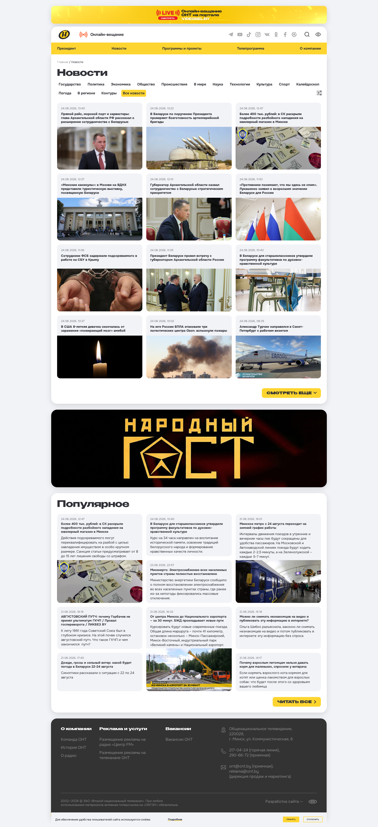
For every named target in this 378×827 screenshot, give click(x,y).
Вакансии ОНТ (179, 739)
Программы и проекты (181, 48)
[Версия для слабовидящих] (318, 34)
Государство (70, 84)
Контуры (109, 93)
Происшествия (174, 84)
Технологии (240, 84)
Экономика (121, 84)
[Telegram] (230, 34)
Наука (218, 84)
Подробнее (175, 819)
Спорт (284, 84)
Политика (96, 84)
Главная (62, 62)
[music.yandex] (294, 34)
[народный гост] (189, 448)
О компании (310, 48)
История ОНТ (73, 747)
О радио (68, 755)
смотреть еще (289, 393)
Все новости (134, 93)
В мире (200, 84)
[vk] (267, 34)
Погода (65, 93)
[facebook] (285, 34)
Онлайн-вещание (107, 34)
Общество (146, 84)
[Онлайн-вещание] (189, 15)
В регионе (86, 93)
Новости (119, 48)
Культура (264, 84)
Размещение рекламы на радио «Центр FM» (122, 742)
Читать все (294, 702)
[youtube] (239, 34)
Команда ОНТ (73, 739)
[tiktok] (248, 34)
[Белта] (310, 801)
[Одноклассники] (276, 34)
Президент (66, 48)
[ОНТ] (64, 35)
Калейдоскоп (307, 84)
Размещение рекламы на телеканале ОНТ (122, 755)
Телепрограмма (250, 48)
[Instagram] (258, 34)
